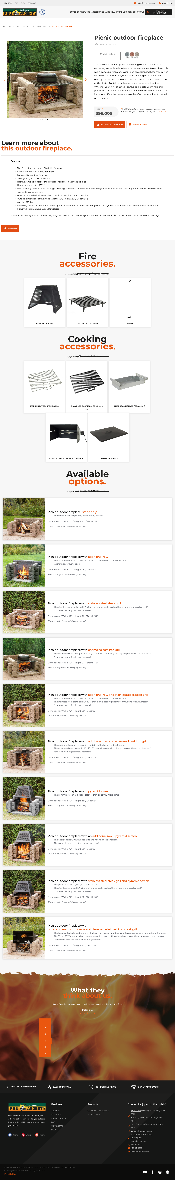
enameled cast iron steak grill (117, 929)
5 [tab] (45, 1047)
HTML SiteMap (10, 1174)
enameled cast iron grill (104, 650)
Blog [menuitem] (23, 3)
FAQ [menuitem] (16, 3)
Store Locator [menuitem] (124, 12)
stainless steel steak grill (104, 603)
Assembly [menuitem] (110, 12)
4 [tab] (45, 1040)
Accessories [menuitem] (97, 12)
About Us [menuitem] (8, 3)
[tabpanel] (87, 1009)
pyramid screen (99, 791)
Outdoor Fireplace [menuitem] (80, 12)
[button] (4, 79)
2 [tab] (45, 1028)
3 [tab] (45, 1034)
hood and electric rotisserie (66, 929)
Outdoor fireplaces (38, 26)
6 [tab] (45, 1053)
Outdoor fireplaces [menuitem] (98, 1111)
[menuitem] (32, 3)
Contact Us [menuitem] (138, 12)
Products (21, 26)
